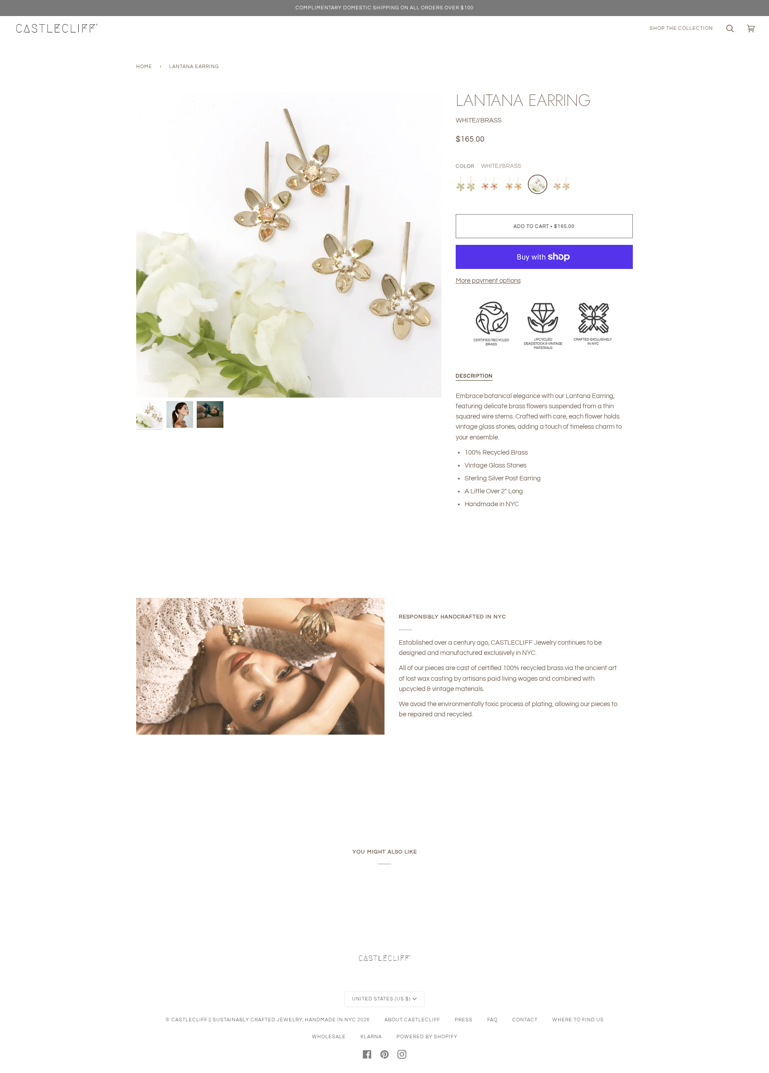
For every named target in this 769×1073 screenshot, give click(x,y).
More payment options (488, 280)
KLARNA (371, 1036)
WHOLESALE (329, 1036)
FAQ (492, 1019)
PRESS (464, 1019)
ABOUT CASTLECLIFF (412, 1019)
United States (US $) (381, 998)
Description (474, 376)
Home (144, 66)
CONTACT (525, 1019)
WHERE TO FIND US (578, 1019)
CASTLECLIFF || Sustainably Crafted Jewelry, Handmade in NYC (263, 1019)
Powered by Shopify (427, 1036)
